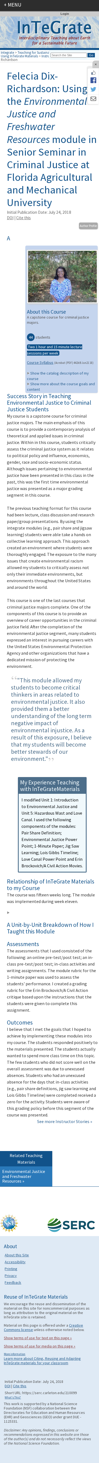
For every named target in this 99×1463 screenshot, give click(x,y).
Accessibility (15, 1261)
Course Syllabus (40, 362)
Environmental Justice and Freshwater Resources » (23, 1176)
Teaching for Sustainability (37, 52)
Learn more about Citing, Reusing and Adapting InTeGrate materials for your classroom (42, 1360)
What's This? (13, 1397)
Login (65, 13)
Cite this (23, 217)
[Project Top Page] (49, 33)
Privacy (11, 1275)
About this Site (17, 1255)
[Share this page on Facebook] (93, 80)
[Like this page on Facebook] (93, 72)
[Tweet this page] (93, 89)
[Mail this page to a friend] (93, 99)
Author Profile (88, 226)
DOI (10, 217)
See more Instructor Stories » (64, 1121)
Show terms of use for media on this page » (39, 1346)
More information (14, 1354)
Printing (11, 1268)
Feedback (13, 1282)
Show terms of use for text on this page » (38, 1337)
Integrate (7, 52)
